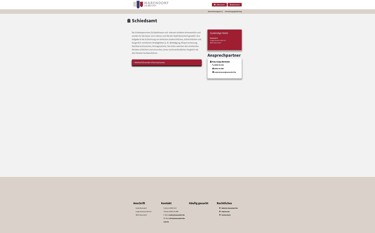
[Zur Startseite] (150, 4)
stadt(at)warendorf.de (176, 215)
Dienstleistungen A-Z (215, 11)
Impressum (225, 211)
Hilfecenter (220, 5)
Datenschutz (226, 215)
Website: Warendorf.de (229, 208)
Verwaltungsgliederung (233, 11)
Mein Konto (235, 5)
